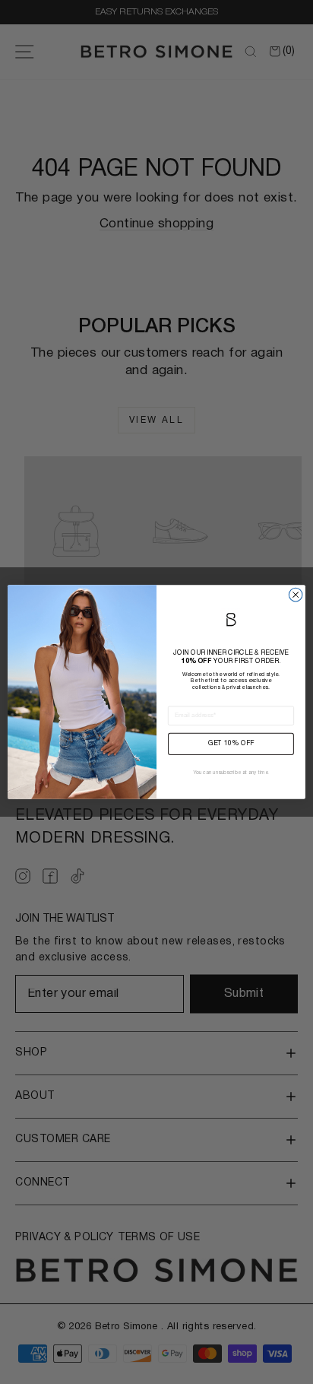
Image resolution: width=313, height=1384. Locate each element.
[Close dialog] (295, 595)
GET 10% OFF (231, 744)
